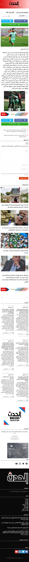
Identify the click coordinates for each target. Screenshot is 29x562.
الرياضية (26, 502)
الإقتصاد (26, 503)
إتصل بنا (16, 560)
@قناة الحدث (14, 436)
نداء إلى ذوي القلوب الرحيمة (8, 377)
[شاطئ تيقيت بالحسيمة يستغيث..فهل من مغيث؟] (14, 240)
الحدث (26, 500)
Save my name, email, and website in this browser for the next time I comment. (14, 174)
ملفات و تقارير (25, 509)
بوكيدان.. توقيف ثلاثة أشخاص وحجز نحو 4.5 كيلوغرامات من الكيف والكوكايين (15, 228)
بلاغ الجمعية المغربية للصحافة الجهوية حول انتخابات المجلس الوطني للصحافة (15, 205)
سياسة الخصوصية (10, 560)
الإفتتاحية (26, 507)
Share (26, 30)
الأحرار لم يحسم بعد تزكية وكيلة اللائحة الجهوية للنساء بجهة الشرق (22, 378)
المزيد (27, 331)
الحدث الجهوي (10, 340)
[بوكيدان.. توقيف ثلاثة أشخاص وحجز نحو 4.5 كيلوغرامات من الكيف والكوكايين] (14, 218)
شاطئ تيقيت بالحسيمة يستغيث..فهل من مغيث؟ (15, 251)
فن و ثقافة (26, 506)
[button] (9, 454)
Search (2, 297)
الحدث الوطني (25, 307)
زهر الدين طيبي (25, 510)
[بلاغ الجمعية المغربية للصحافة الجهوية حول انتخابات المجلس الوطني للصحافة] (14, 195)
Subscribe (14, 438)
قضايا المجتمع (25, 504)
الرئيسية (26, 499)
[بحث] (1, 4)
